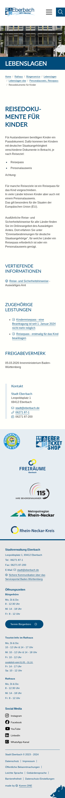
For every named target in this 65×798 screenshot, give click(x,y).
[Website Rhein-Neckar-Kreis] (32, 530)
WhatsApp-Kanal (20, 742)
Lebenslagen (50, 76)
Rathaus (19, 76)
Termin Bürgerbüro (20, 624)
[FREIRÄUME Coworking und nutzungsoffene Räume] (33, 466)
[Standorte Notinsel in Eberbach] (11, 441)
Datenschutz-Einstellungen (39, 778)
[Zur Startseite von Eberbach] (20, 12)
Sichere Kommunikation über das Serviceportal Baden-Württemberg (25, 577)
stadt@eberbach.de (27, 408)
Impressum (29, 761)
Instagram (16, 715)
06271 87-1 (22, 412)
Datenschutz (12, 761)
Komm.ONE (25, 785)
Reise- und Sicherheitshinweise (29, 281)
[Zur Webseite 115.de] (32, 491)
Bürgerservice (33, 76)
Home (8, 76)
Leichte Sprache (14, 772)
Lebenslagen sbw (17, 80)
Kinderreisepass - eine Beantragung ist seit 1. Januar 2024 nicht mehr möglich (34, 323)
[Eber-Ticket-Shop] (49, 443)
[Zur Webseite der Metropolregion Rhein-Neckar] (32, 512)
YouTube (15, 729)
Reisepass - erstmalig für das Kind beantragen (35, 336)
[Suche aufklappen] (60, 12)
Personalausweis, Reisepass (43, 80)
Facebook (16, 722)
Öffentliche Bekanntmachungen (22, 767)
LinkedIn (15, 735)
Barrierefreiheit (13, 778)
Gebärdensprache (37, 772)
